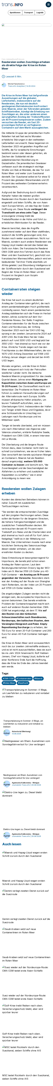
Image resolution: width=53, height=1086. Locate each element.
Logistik (39, 12)
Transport (28, 12)
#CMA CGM (8, 678)
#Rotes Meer (9, 683)
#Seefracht (23, 683)
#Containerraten (24, 678)
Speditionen (15, 12)
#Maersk (38, 678)
